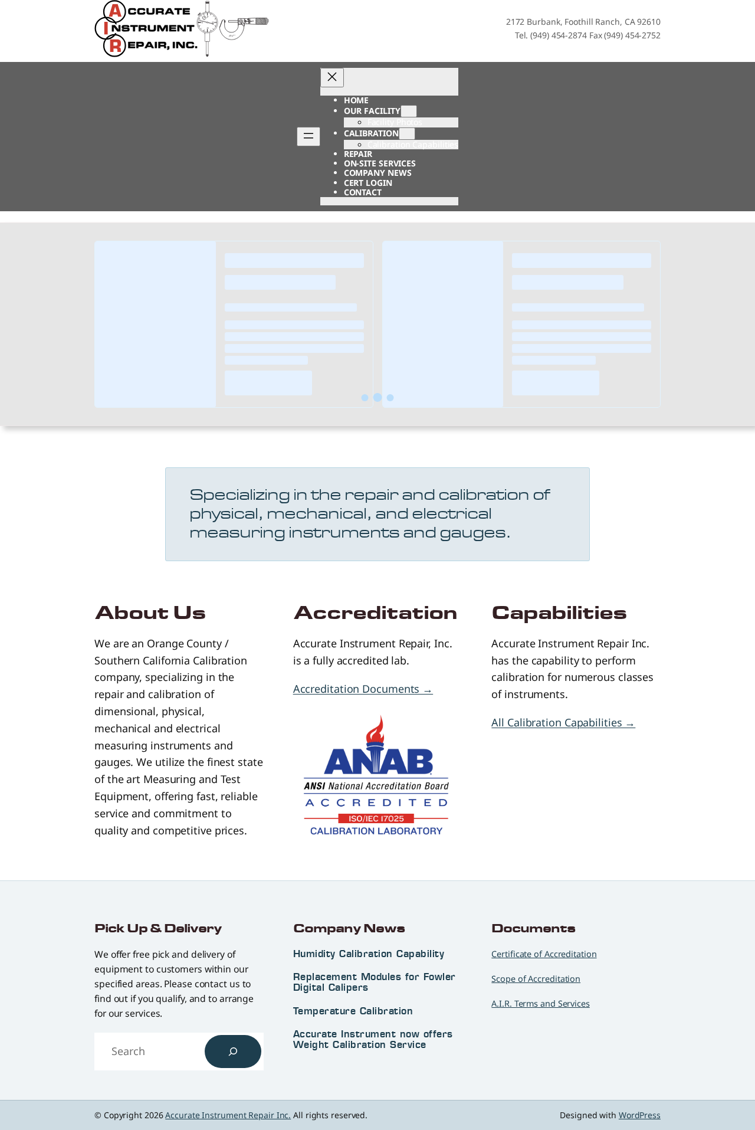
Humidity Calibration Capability (369, 953)
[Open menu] (308, 136)
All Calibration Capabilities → (563, 722)
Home (356, 100)
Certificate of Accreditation (543, 953)
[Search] (233, 1051)
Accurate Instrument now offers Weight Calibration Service (373, 1039)
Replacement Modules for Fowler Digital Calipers (374, 982)
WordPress (640, 1115)
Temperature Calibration (353, 1010)
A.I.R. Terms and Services (540, 1003)
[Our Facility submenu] (409, 111)
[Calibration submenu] (407, 133)
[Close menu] (332, 77)
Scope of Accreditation (535, 978)
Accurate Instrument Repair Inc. (228, 1115)
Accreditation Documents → (363, 689)
